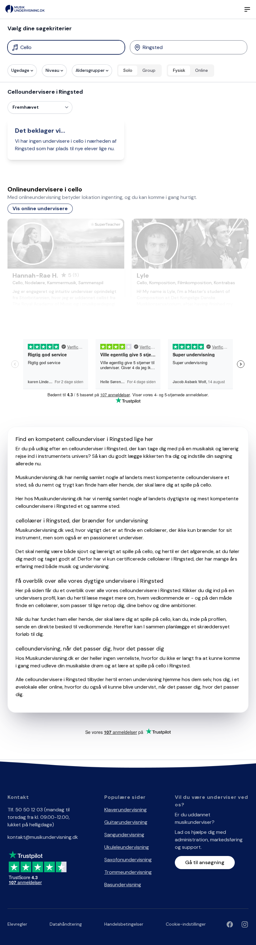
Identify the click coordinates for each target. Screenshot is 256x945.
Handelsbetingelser (123, 924)
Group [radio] (148, 70)
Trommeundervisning (128, 872)
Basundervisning (122, 884)
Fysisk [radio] (179, 70)
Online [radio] (201, 70)
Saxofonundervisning (128, 859)
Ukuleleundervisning (126, 847)
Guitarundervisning (125, 822)
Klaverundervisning (125, 809)
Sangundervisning (124, 834)
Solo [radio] (127, 70)
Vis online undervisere (40, 208)
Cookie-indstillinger (186, 924)
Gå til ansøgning (204, 862)
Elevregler (17, 924)
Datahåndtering (66, 924)
